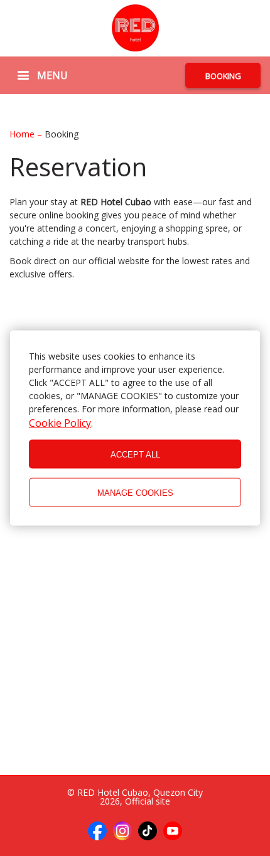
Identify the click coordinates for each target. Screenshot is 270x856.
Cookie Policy (60, 423)
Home (23, 134)
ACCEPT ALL (135, 454)
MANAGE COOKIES (135, 492)
